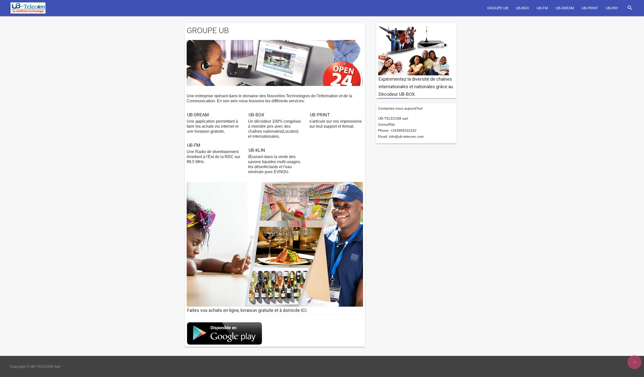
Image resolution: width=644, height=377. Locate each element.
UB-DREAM (564, 8)
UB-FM (542, 8)
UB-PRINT (590, 8)
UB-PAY (612, 8)
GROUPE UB (497, 8)
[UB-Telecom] (28, 8)
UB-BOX (522, 8)
